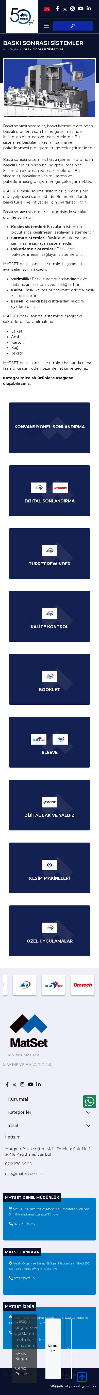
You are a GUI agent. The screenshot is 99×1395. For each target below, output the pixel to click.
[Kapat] (68, 1348)
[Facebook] (57, 9)
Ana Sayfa (10, 49)
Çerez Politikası (23, 1371)
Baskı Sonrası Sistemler (43, 49)
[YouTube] (80, 9)
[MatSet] (22, 16)
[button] (73, 26)
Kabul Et (53, 1348)
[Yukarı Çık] (82, 1380)
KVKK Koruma (22, 1356)
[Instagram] (72, 9)
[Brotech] (77, 985)
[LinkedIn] (89, 9)
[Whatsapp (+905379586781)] (89, 1101)
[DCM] (48, 985)
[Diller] (47, 9)
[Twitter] (64, 9)
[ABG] (19, 985)
